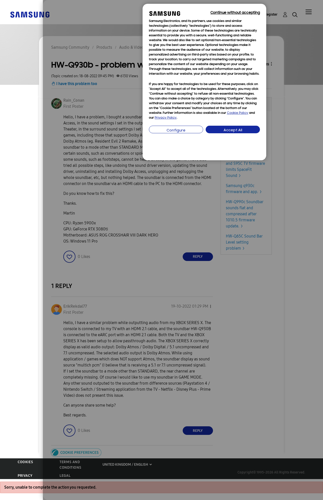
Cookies (25, 462)
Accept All (233, 130)
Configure (176, 131)
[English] (29, 14)
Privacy (25, 475)
